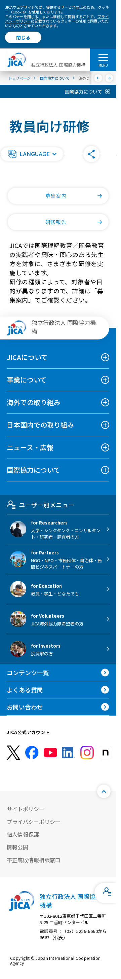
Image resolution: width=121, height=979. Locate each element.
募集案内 (55, 195)
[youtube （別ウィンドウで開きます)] (50, 752)
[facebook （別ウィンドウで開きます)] (32, 752)
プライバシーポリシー (34, 822)
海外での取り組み (34, 402)
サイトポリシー (25, 809)
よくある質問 (25, 689)
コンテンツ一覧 (28, 672)
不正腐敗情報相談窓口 (34, 860)
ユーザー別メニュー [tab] (46, 504)
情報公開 (17, 847)
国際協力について (83, 91)
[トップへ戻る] (104, 791)
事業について (27, 380)
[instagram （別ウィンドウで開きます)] (87, 752)
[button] (32, 154)
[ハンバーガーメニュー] (103, 57)
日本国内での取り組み (40, 425)
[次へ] (109, 78)
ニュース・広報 (30, 447)
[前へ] (98, 78)
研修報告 (55, 221)
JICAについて (27, 357)
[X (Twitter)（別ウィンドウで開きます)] (13, 753)
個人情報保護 (23, 834)
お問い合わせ (25, 706)
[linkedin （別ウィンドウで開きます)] (68, 752)
